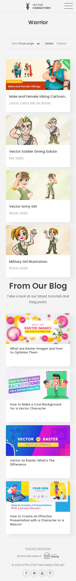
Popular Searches (38, 548)
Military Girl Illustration (28, 261)
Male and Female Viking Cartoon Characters (38, 96)
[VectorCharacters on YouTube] (42, 573)
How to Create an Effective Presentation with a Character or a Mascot (37, 520)
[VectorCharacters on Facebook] (26, 573)
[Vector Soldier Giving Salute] (38, 130)
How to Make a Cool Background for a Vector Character (35, 406)
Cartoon (14, 103)
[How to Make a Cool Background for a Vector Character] (38, 384)
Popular (61, 43)
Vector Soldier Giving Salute (33, 151)
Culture (24, 103)
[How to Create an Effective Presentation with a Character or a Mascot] (38, 496)
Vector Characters (38, 6)
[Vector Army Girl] (38, 185)
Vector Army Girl (23, 206)
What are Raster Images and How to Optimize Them (36, 351)
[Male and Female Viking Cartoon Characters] (38, 74)
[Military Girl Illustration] (38, 240)
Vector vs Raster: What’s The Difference (32, 463)
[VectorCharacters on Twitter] (34, 573)
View (23, 43)
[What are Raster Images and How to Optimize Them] (38, 328)
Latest (49, 43)
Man (32, 103)
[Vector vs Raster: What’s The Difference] (38, 440)
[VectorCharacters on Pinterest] (50, 573)
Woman (46, 103)
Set (38, 103)
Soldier (19, 158)
